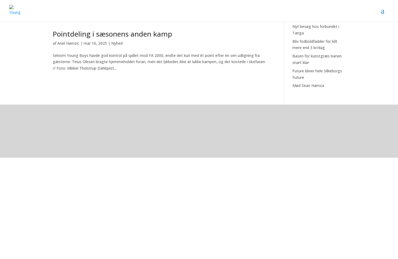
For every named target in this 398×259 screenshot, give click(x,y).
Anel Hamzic (68, 43)
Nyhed (117, 43)
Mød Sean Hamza (308, 85)
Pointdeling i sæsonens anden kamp (112, 34)
